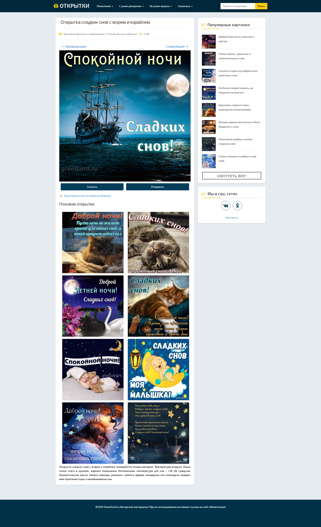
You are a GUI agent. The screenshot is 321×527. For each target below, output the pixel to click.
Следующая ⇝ (177, 46)
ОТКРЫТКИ (74, 6)
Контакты (232, 217)
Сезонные (184, 6)
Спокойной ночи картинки (122, 33)
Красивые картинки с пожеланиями (84, 33)
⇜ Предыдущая (74, 46)
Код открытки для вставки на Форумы (87, 195)
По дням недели (160, 6)
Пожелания (104, 6)
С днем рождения (130, 6)
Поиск (261, 6)
